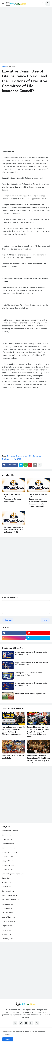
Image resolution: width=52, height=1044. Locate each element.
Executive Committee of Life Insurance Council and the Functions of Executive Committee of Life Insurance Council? (38, 500)
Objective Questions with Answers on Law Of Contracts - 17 (31, 684)
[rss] (37, 1023)
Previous (8, 620)
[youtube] (38, 633)
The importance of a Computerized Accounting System (28, 674)
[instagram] (14, 638)
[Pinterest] (30, 465)
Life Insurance (35, 456)
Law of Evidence (8, 917)
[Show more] (40, 465)
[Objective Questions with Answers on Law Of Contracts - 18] (8, 665)
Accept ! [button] (7, 1039)
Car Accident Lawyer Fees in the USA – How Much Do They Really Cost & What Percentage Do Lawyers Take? (37, 732)
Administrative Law (10, 831)
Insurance (12, 67)
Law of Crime (7, 913)
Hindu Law (6, 887)
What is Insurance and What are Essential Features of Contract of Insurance (13, 498)
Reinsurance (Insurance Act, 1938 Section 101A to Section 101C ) (13, 529)
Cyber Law (6, 878)
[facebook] (14, 633)
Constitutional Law (9, 852)
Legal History (7, 926)
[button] (3, 3)
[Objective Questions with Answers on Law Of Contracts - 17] (8, 686)
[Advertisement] (26, 35)
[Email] (35, 465)
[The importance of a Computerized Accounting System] (8, 676)
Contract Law (7, 856)
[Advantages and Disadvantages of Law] (8, 696)
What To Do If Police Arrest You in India (13, 756)
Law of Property (8, 921)
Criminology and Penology (12, 874)
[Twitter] (21, 465)
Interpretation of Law (11, 900)
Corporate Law (8, 865)
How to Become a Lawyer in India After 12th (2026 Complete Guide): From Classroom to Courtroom (13, 730)
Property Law (7, 939)
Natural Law (7, 930)
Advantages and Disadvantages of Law (30, 693)
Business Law (7, 839)
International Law (9, 895)
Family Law (6, 882)
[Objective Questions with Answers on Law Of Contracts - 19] (8, 655)
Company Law (8, 844)
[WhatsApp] (25, 465)
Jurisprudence (7, 904)
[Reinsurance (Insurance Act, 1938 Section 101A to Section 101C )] (13, 517)
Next (45, 620)
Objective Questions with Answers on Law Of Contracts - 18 (31, 663)
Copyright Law (8, 861)
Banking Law (7, 835)
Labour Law (7, 908)
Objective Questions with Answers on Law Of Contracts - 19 (31, 653)
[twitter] (38, 638)
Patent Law (6, 934)
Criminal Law (7, 869)
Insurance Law (22, 456)
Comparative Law (9, 848)
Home (4, 67)
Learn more (6, 1034)
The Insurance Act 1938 (11, 459)
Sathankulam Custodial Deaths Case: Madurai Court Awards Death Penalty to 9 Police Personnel (38, 759)
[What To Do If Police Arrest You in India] (13, 746)
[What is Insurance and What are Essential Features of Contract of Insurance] (13, 485)
